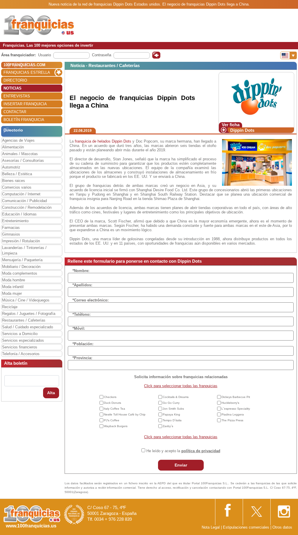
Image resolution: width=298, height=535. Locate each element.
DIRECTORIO (15, 80)
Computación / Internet (21, 194)
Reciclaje (9, 307)
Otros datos (282, 527)
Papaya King (171, 414)
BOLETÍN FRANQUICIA (23, 119)
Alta (51, 392)
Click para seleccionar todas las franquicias (180, 386)
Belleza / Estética (17, 174)
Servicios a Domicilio (20, 333)
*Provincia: (82, 358)
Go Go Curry (171, 402)
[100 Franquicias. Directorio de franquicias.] (39, 25)
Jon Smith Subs (173, 408)
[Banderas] (288, 55)
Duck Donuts (112, 402)
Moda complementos (19, 273)
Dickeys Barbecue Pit (235, 397)
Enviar (181, 465)
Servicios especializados (23, 340)
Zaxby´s (168, 426)
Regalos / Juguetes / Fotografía (28, 313)
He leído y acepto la (183, 451)
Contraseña (101, 55)
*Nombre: (80, 271)
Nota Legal (211, 527)
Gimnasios (11, 234)
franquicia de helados (93, 141)
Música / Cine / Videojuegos (25, 300)
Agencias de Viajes (18, 140)
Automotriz (11, 167)
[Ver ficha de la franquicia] (256, 97)
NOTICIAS (12, 88)
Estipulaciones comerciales (246, 527)
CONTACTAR (14, 112)
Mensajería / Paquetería (22, 260)
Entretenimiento (15, 221)
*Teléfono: (81, 314)
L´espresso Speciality (235, 408)
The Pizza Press (232, 420)
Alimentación (13, 147)
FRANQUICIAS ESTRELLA (26, 72)
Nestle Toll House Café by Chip (125, 414)
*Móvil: (78, 328)
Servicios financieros (19, 347)
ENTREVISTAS (16, 96)
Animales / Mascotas (20, 154)
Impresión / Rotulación (21, 241)
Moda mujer (12, 293)
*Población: (82, 344)
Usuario (44, 55)
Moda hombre (13, 280)
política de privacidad (200, 451)
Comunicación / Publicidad (24, 201)
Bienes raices (13, 180)
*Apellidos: (82, 285)
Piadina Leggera (232, 414)
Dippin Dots (242, 130)
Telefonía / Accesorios (21, 354)
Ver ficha (231, 124)
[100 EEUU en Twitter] (256, 510)
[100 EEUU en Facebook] (228, 509)
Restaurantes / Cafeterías (23, 320)
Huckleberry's (230, 402)
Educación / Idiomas (19, 214)
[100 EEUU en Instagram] (284, 510)
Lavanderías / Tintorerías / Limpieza (24, 250)
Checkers (110, 397)
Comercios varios (16, 187)
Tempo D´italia (172, 420)
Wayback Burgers (115, 426)
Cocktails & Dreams (176, 397)
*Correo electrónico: (90, 300)
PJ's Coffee (111, 420)
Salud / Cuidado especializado (27, 327)
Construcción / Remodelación (27, 207)
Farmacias (11, 227)
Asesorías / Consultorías (23, 160)
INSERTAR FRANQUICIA (25, 104)
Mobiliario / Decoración (21, 266)
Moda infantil (13, 287)
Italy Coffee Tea (114, 408)
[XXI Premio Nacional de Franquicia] (74, 514)
